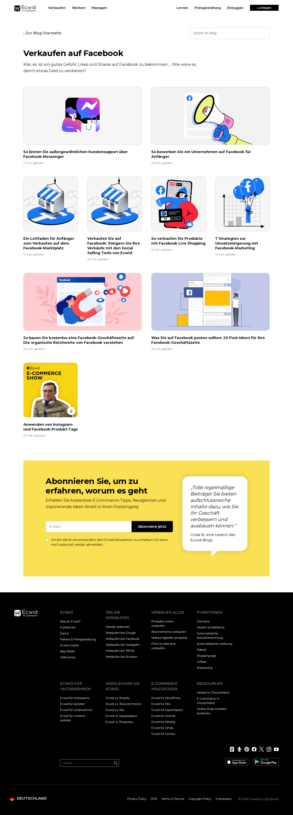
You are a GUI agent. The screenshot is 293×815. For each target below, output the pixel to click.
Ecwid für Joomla (163, 716)
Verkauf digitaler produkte (169, 638)
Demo (64, 633)
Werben (78, 8)
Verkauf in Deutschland (213, 692)
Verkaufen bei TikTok (120, 651)
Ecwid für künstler (72, 704)
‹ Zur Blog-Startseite (42, 33)
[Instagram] (267, 749)
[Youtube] (275, 749)
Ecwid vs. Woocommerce (123, 704)
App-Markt (67, 651)
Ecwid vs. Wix (115, 710)
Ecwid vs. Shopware (119, 722)
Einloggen (235, 8)
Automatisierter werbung (214, 644)
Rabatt (201, 650)
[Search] (115, 762)
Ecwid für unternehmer (76, 710)
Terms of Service (172, 799)
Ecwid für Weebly (163, 722)
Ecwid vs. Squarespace (121, 716)
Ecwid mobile (69, 645)
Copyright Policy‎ (200, 799)
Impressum (224, 799)
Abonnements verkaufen (168, 632)
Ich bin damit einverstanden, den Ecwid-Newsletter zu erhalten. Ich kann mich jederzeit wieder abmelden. (109, 542)
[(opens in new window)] (236, 760)
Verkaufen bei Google (121, 633)
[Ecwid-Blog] (230, 749)
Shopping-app (206, 656)
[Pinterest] (245, 749)
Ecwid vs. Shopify (118, 698)
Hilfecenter (68, 657)
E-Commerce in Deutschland (208, 701)
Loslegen (264, 8)
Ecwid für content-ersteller (73, 718)
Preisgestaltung (208, 8)
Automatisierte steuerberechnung (210, 636)
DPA (154, 799)
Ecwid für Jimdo (162, 728)
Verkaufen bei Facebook (122, 639)
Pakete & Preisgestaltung (78, 639)
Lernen (182, 8)
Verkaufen (57, 8)
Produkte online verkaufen (162, 624)
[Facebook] (253, 749)
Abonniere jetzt (152, 526)
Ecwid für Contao (163, 734)
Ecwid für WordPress (165, 698)
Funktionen (68, 627)
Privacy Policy (136, 799)
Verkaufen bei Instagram (123, 645)
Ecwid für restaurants (74, 698)
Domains (203, 621)
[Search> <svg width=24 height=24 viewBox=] (264, 32)
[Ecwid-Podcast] (238, 749)
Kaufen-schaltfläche (211, 627)
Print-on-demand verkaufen (163, 646)
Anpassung (204, 667)
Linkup (201, 662)
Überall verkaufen (118, 627)
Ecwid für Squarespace (167, 710)
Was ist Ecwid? (70, 621)
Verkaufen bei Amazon (121, 657)
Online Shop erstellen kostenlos (212, 711)
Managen (99, 8)
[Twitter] (260, 749)
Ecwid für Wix (160, 704)
